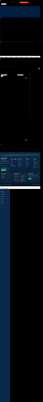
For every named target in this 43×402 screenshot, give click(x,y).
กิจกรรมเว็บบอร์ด (3, 8)
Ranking (26, 165)
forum (35, 167)
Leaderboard (27, 164)
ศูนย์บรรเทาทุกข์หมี (3, 82)
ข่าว (11, 82)
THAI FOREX (4, 159)
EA (15, 179)
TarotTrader (7, 82)
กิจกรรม (19, 68)
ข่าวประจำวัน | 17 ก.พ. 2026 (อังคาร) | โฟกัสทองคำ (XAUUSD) (8, 81)
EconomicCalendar (10, 91)
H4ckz (31, 117)
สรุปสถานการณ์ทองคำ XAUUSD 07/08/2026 (34, 112)
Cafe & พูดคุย (19, 165)
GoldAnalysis (31, 126)
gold (9, 82)
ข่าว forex (14, 82)
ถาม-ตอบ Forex (3, 176)
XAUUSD (30, 120)
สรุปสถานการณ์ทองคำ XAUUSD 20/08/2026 (34, 73)
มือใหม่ (30, 124)
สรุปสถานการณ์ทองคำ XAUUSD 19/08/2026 (34, 75)
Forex (30, 122)
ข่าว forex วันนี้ (6, 138)
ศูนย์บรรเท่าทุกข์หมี (3, 91)
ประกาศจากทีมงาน (35, 164)
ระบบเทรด (30, 129)
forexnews (13, 91)
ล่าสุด (1, 186)
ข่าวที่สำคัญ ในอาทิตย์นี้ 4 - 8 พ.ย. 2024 (6, 131)
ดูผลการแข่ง (10, 68)
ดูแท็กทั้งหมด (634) (31, 132)
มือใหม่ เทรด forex (31, 130)
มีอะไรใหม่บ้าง (6, 68)
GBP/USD (31, 131)
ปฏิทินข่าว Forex (3, 100)
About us (2, 14)
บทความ (16, 68)
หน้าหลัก (2, 187)
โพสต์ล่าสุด (2, 68)
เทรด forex (31, 128)
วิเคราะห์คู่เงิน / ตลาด (20, 164)
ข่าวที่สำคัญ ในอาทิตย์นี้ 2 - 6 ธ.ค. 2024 (6, 117)
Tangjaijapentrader (32, 74)
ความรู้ (16, 175)
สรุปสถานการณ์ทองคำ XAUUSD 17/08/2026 (34, 77)
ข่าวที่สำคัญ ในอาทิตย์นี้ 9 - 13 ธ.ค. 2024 (6, 114)
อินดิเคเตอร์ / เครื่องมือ (13, 165)
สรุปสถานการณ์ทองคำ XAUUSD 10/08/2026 (34, 109)
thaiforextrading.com (17, 155)
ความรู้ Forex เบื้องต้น (13, 166)
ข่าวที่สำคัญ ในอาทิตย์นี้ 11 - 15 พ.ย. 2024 (6, 128)
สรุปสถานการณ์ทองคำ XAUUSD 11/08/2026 (34, 106)
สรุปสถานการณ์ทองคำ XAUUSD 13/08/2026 (34, 79)
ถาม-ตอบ (13, 68)
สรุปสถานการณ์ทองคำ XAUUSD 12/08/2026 (34, 81)
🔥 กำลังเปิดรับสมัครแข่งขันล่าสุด (24, 2)
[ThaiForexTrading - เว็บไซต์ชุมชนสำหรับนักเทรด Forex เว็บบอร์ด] (2, 0)
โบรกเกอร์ (22, 179)
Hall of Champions (3, 11)
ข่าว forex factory (8, 97)
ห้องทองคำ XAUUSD (3, 177)
